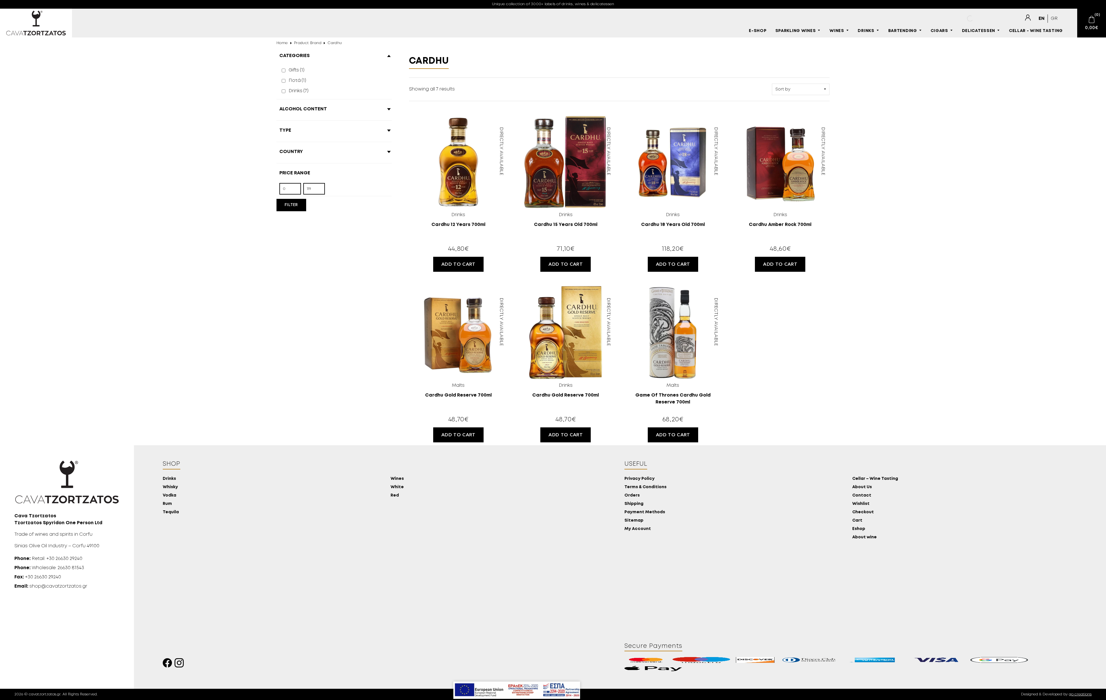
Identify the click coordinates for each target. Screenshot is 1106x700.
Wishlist (861, 504)
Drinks (866, 31)
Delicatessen (978, 31)
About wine (864, 537)
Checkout (863, 512)
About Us (862, 487)
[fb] (169, 664)
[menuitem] (1042, 18)
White (397, 487)
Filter (291, 205)
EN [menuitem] (1042, 18)
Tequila (171, 512)
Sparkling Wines (795, 31)
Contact (861, 495)
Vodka (169, 495)
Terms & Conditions (645, 487)
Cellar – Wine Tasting (875, 479)
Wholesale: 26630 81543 (49, 568)
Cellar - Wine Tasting (1036, 31)
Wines (837, 31)
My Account (637, 529)
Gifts (296, 70)
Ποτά (297, 80)
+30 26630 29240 (37, 577)
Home (282, 43)
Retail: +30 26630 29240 (48, 558)
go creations (1080, 694)
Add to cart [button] (458, 264)
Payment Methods (644, 512)
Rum (167, 504)
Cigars (939, 31)
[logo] (36, 23)
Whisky (170, 487)
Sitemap (633, 520)
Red (395, 495)
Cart (857, 520)
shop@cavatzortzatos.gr (50, 586)
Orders (632, 495)
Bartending (902, 31)
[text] (1027, 18)
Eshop (858, 529)
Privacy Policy (639, 479)
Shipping (633, 504)
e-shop (757, 31)
